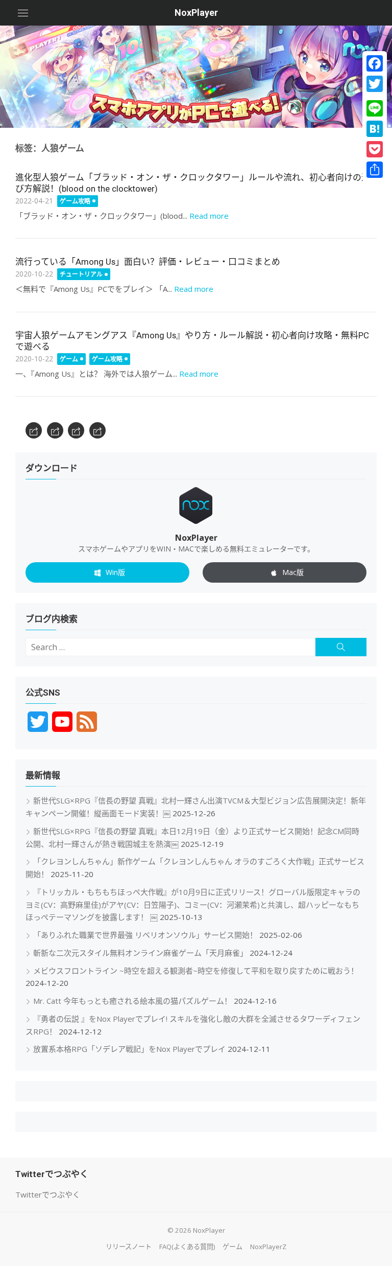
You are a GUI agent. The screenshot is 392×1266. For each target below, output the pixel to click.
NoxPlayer (196, 12)
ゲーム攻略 (75, 201)
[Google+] (374, 96)
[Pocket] (374, 149)
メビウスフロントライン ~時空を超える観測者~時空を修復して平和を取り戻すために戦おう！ (195, 970)
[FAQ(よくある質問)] (55, 430)
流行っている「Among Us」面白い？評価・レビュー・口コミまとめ (147, 262)
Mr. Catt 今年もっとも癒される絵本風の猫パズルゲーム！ (132, 1001)
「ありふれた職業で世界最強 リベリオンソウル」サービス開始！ (145, 935)
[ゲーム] (76, 430)
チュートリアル (81, 274)
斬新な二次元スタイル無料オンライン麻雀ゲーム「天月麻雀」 (140, 953)
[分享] (374, 169)
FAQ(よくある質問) (187, 1246)
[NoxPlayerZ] (97, 430)
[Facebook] (374, 63)
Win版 (115, 572)
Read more (209, 216)
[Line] (374, 108)
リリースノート (129, 1246)
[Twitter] (374, 84)
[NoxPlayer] (196, 77)
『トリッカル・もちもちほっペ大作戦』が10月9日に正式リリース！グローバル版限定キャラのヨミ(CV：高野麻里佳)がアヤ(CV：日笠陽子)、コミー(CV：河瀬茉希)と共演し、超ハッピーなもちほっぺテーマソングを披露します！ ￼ (193, 905)
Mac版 (293, 572)
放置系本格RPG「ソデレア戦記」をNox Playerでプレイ (129, 1049)
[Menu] (23, 13)
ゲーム (69, 359)
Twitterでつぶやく (47, 1194)
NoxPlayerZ (268, 1246)
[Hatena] (374, 129)
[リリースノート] (34, 430)
